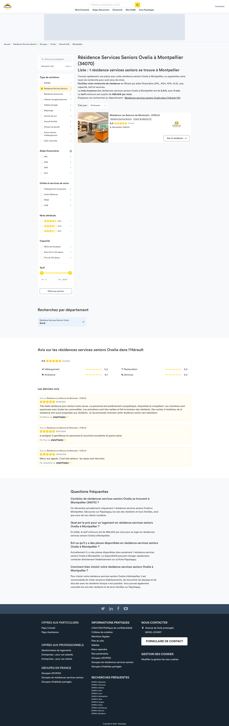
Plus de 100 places (52, 258)
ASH (46, 162)
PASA (46, 200)
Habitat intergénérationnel (55, 100)
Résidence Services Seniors (55, 89)
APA (46, 168)
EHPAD (47, 83)
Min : (43, 279)
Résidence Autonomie (53, 94)
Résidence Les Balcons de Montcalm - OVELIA (66, 398)
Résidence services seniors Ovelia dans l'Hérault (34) (152, 98)
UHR (46, 205)
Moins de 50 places (52, 247)
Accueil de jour (50, 116)
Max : (60, 279)
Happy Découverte (100, 10)
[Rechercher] (137, 5)
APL (46, 157)
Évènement (117, 10)
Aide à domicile (50, 141)
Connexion (219, 6)
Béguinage (48, 110)
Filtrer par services (56, 291)
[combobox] (58, 59)
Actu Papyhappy (146, 10)
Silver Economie (82, 10)
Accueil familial (50, 121)
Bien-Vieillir (131, 10)
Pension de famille (52, 127)
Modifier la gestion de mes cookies (160, 659)
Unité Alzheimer (51, 194)
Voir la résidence (175, 138)
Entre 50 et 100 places (53, 252)
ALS (46, 173)
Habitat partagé (50, 105)
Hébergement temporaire (55, 189)
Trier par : (83, 105)
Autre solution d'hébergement (50, 134)
